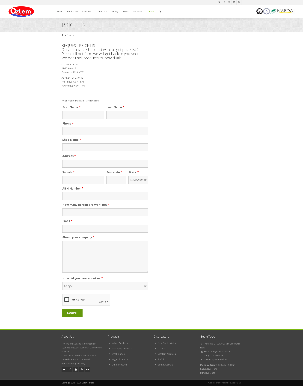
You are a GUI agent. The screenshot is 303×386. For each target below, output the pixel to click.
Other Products (119, 364)
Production (72, 11)
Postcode (114, 172)
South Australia (165, 364)
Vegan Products (120, 359)
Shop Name (71, 139)
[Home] (63, 35)
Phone (68, 123)
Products (86, 11)
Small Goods (118, 353)
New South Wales (167, 343)
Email (67, 221)
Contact (150, 11)
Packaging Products (122, 348)
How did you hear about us (82, 278)
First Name (71, 107)
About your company (78, 237)
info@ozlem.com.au (221, 351)
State (133, 172)
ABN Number (72, 188)
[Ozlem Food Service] (21, 11)
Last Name (115, 107)
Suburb (68, 172)
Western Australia (167, 353)
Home (59, 11)
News (126, 11)
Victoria (161, 348)
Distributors (101, 11)
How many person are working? (86, 204)
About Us (137, 11)
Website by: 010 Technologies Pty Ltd (224, 382)
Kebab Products (120, 343)
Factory (115, 11)
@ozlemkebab (219, 359)
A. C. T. (161, 359)
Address (69, 155)
